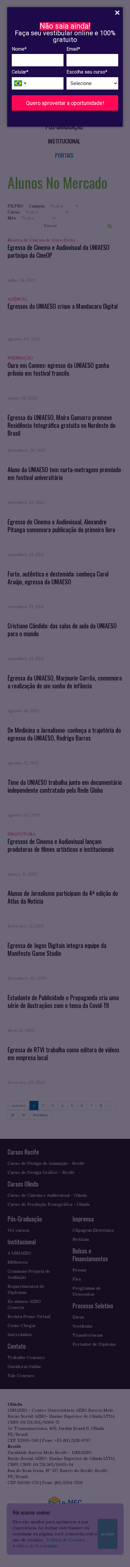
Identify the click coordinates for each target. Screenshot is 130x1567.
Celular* (20, 72)
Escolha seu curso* (87, 72)
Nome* (19, 49)
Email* (73, 49)
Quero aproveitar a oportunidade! (65, 103)
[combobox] (21, 83)
